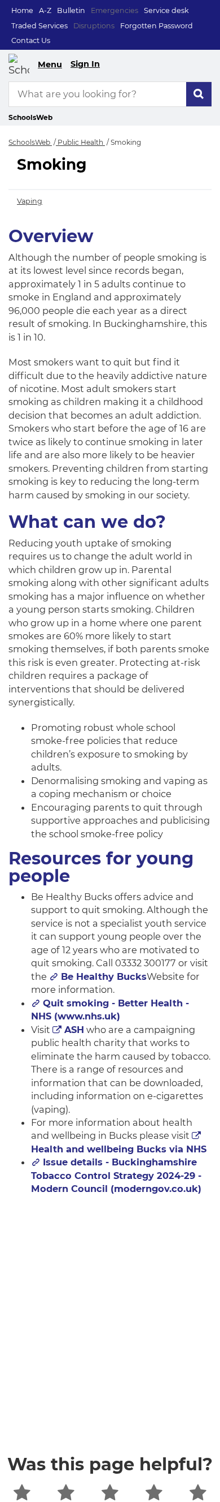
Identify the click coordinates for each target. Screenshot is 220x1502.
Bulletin (71, 10)
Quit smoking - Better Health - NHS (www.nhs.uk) (110, 1009)
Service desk (166, 10)
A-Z (45, 10)
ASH (74, 1029)
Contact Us (30, 40)
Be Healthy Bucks (104, 976)
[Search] (199, 94)
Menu (50, 64)
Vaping (29, 201)
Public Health (80, 142)
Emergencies (114, 10)
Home (22, 10)
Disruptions (94, 25)
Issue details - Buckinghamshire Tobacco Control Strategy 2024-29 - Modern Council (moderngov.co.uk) (116, 1175)
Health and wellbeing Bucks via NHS (118, 1149)
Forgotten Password (156, 25)
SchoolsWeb (30, 142)
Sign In (85, 64)
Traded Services (39, 25)
